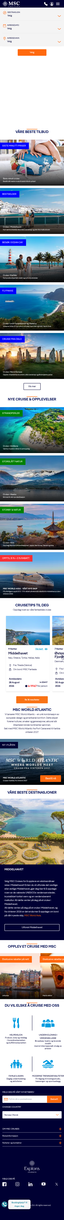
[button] (53, 119)
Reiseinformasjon (10, 1136)
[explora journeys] (32, 1167)
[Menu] (60, 4)
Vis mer (32, 386)
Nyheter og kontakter (12, 1143)
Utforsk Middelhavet (32, 927)
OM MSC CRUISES (10, 1129)
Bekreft (54, 1099)
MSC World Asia (32, 915)
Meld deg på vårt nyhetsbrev (18, 1092)
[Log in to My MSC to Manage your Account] (52, 4)
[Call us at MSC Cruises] (46, 4)
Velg (32, 52)
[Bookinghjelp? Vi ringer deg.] (4, 1204)
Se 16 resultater (32, 700)
